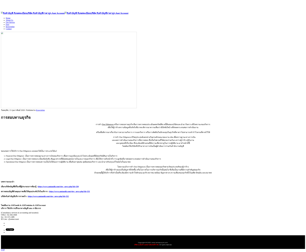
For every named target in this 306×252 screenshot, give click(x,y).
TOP (3, 250)
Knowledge (40, 110)
